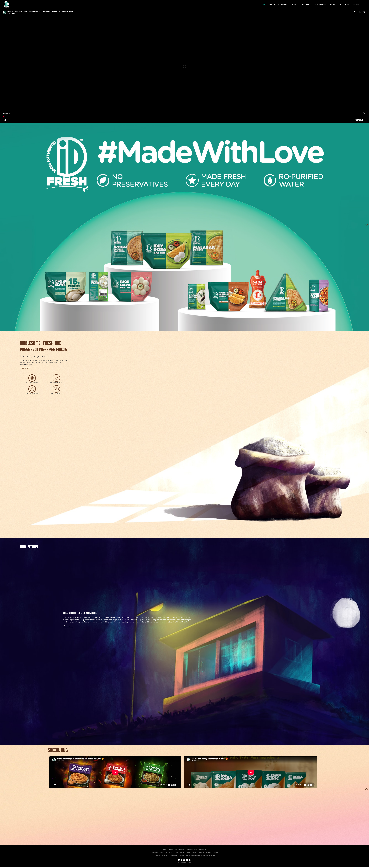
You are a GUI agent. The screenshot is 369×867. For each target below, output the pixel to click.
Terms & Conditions (161, 855)
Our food (273, 4)
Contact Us (202, 849)
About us (306, 4)
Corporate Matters (209, 855)
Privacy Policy (195, 855)
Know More (25, 368)
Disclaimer (174, 855)
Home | (165, 849)
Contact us (357, 4)
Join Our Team (335, 4)
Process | (171, 849)
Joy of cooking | (180, 849)
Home (264, 4)
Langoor (188, 862)
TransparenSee (320, 4)
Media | (196, 849)
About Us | (189, 849)
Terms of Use (184, 855)
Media (346, 4)
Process (284, 4)
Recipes (295, 4)
